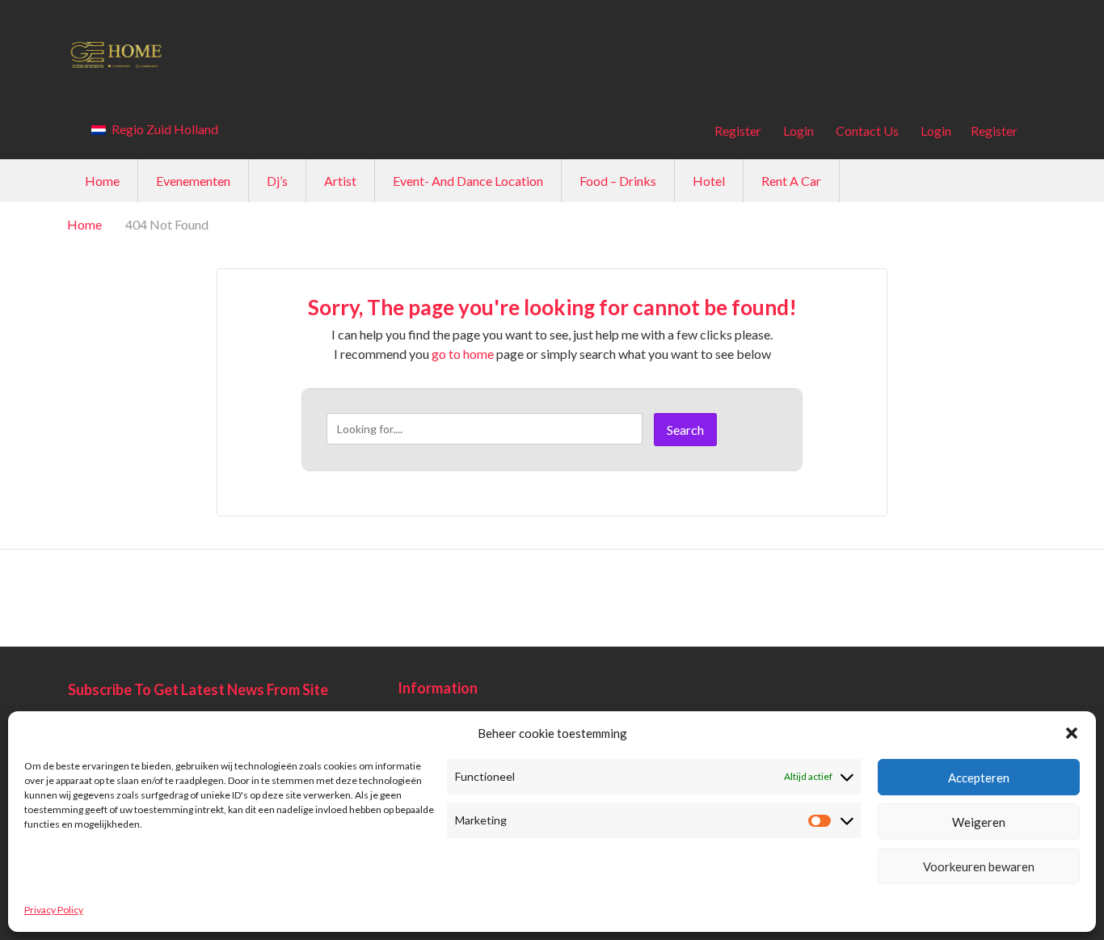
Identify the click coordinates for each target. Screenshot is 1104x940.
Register (737, 130)
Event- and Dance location (468, 180)
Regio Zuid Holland (163, 129)
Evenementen (193, 180)
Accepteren (978, 777)
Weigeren (978, 822)
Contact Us (867, 130)
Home (102, 180)
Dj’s (277, 180)
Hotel (709, 180)
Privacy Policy (53, 910)
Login (798, 130)
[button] (1072, 733)
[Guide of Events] (552, 53)
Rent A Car (791, 180)
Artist (340, 180)
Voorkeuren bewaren (978, 866)
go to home (463, 353)
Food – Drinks (617, 180)
